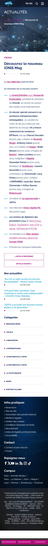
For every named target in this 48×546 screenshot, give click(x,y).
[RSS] (21, 463)
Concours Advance (20, 523)
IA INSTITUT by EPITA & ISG (25, 507)
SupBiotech (24, 510)
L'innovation (12, 340)
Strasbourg (26, 483)
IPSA (38, 508)
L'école (9, 332)
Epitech (12, 225)
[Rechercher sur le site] (36, 3)
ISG (5, 502)
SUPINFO (15, 521)
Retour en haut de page (39, 532)
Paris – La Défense (12, 479)
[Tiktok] (29, 463)
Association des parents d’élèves (21, 414)
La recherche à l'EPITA (16, 357)
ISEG (39, 504)
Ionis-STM (34, 225)
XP (24, 506)
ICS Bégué (17, 506)
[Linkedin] (16, 463)
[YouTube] (12, 463)
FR (27, 3)
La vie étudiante (13, 373)
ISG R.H (33, 504)
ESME (32, 508)
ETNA (34, 228)
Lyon (6, 483)
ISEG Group (35, 221)
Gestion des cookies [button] (15, 421)
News (8, 381)
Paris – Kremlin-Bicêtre (15, 476)
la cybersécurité (30, 198)
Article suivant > (24, 264)
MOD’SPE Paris (34, 506)
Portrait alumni (14, 389)
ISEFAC (8, 506)
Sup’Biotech (23, 225)
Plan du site (11, 411)
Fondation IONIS (36, 523)
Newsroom (11, 407)
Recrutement (12, 428)
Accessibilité (11, 435)
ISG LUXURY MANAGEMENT (21, 502)
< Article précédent (24, 256)
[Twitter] (9, 463)
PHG (23, 521)
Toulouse (38, 483)
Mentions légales (14, 418)
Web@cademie (14, 519)
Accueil (7, 20)
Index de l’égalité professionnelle (21, 432)
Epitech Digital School (24, 515)
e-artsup (25, 519)
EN (31, 3)
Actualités (18, 20)
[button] (42, 3)
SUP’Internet (22, 228)
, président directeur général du (24, 238)
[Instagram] (25, 463)
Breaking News (13, 324)
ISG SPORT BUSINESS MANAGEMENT (24, 503)
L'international (13, 348)
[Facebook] (5, 463)
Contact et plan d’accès (17, 447)
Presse (9, 451)
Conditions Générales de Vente (20, 425)
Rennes (14, 483)
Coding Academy (28, 517)
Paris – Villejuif (30, 479)
